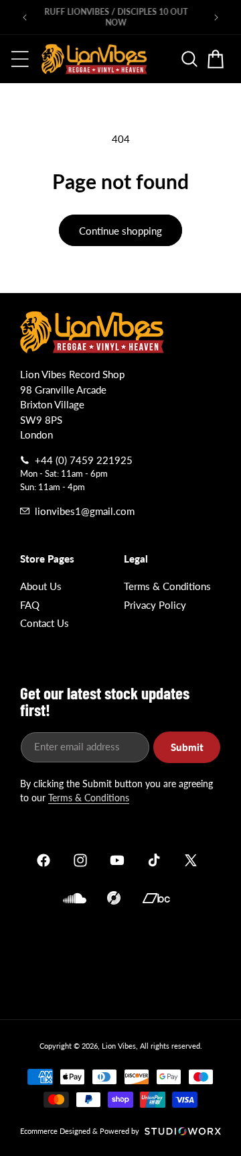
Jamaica (120, 960)
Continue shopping (120, 231)
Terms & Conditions (167, 586)
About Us (41, 586)
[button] (20, 59)
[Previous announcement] (24, 17)
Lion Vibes (119, 1045)
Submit (187, 747)
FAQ (29, 605)
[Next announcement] (216, 17)
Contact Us (44, 623)
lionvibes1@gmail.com (85, 511)
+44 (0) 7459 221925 (84, 460)
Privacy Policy (155, 605)
